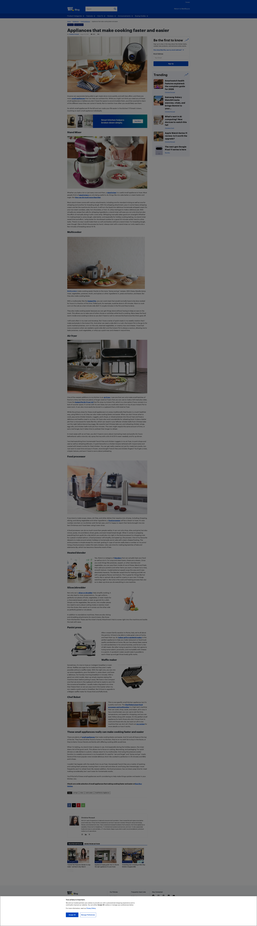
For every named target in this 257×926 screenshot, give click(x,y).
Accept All (72, 915)
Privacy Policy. (91, 908)
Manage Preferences (88, 915)
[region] (128, 911)
